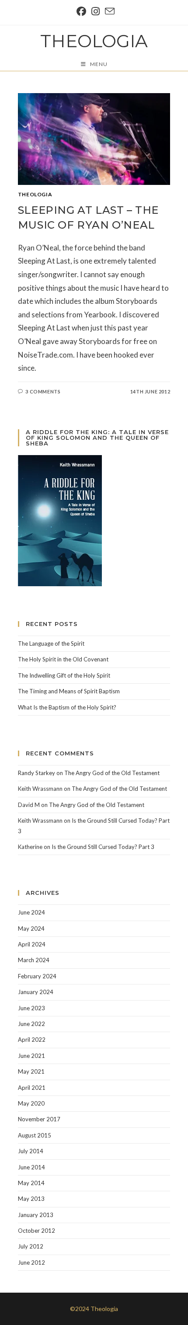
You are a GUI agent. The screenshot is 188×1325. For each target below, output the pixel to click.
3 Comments (42, 391)
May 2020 (31, 1103)
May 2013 (31, 1198)
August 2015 (34, 1135)
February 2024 (37, 976)
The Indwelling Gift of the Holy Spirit (64, 675)
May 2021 (31, 1071)
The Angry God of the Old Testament (112, 772)
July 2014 (30, 1151)
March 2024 (33, 959)
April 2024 (31, 944)
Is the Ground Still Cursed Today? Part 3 (103, 846)
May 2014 (31, 1182)
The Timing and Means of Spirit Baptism (69, 691)
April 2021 (31, 1087)
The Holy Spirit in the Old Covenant (63, 659)
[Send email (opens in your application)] (108, 11)
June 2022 (31, 1023)
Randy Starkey (36, 772)
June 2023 (31, 1008)
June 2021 (31, 1055)
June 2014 (31, 1167)
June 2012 (31, 1262)
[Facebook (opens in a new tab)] (81, 11)
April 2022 (31, 1039)
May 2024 (31, 928)
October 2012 (36, 1230)
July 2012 (30, 1246)
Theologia (94, 41)
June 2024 (31, 912)
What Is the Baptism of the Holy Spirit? (67, 707)
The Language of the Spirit (51, 643)
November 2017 (39, 1119)
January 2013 (35, 1214)
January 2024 (35, 991)
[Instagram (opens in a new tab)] (95, 11)
